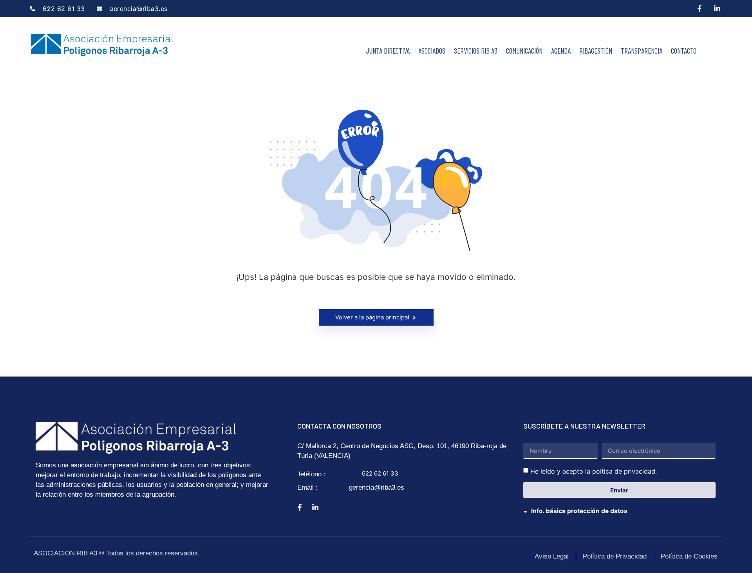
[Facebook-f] (699, 9)
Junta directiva (388, 50)
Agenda (561, 50)
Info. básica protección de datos (579, 511)
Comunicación (524, 50)
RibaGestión (595, 50)
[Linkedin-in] (717, 9)
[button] (620, 506)
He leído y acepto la (593, 471)
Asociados (431, 50)
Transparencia (641, 50)
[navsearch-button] (709, 48)
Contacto (683, 50)
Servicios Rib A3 (475, 50)
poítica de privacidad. (624, 471)
